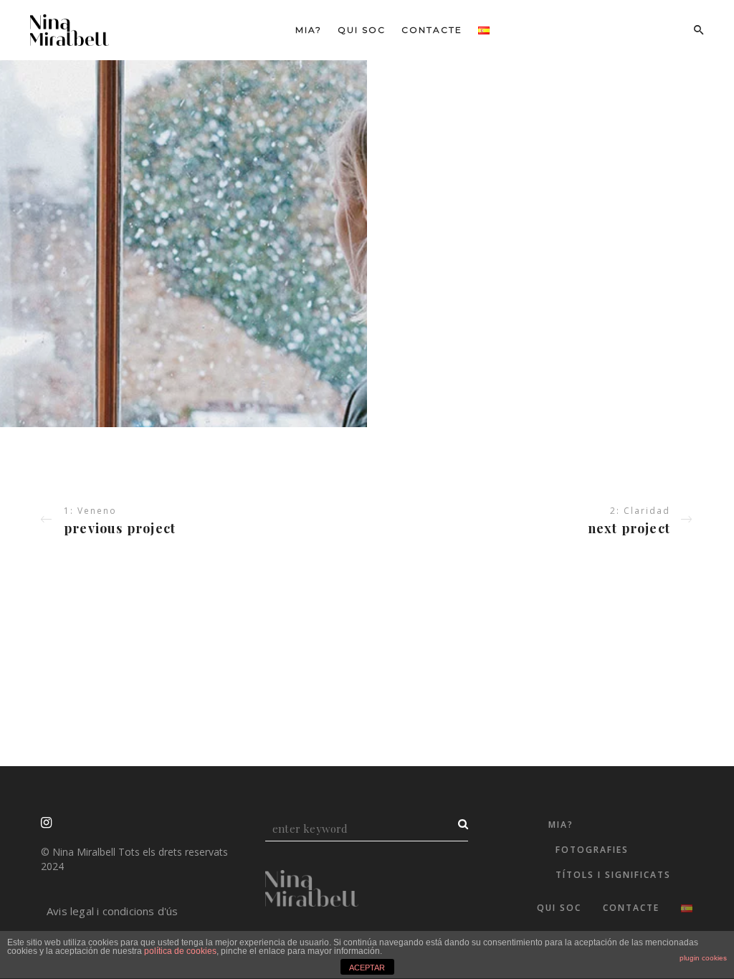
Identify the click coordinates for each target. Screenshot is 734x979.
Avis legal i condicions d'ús (112, 911)
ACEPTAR (367, 967)
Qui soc (362, 29)
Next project (629, 528)
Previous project (120, 528)
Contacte (431, 29)
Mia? (308, 29)
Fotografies (592, 850)
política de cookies (180, 951)
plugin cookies (703, 958)
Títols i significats (613, 875)
